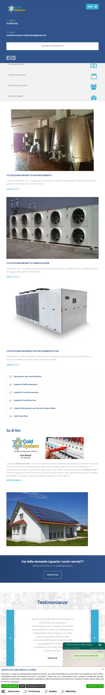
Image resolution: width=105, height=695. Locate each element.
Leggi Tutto (12, 189)
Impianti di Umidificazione (24, 400)
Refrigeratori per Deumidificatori (27, 376)
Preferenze (34, 691)
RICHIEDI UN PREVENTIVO (52, 46)
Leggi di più (14, 681)
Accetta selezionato (9, 686)
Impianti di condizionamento (25, 392)
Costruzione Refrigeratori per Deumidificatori (32, 351)
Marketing (71, 691)
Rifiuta (22, 686)
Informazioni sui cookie (35, 686)
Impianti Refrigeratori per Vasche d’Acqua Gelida (34, 408)
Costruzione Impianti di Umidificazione (27, 263)
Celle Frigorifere (20, 416)
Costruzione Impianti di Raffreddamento (29, 175)
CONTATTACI (52, 575)
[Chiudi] (103, 669)
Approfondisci (13, 480)
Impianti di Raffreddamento (25, 384)
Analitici (53, 691)
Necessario (14, 691)
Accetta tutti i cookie (95, 686)
